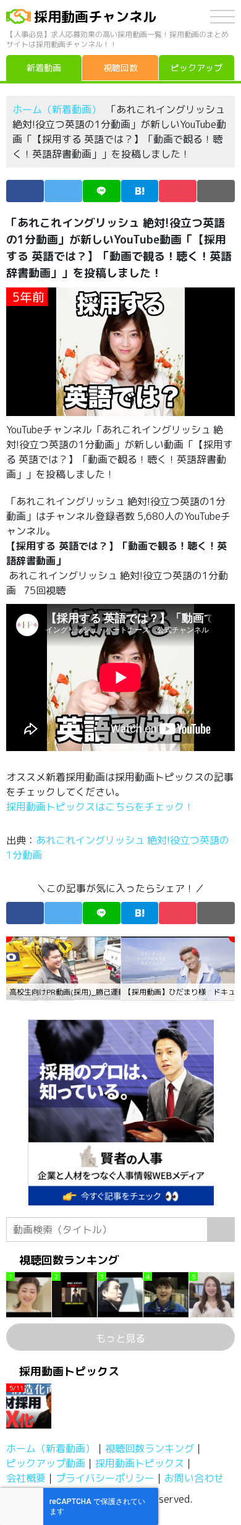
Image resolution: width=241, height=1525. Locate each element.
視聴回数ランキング (149, 1448)
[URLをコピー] (216, 191)
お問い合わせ (194, 1478)
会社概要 (26, 1478)
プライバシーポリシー (105, 1478)
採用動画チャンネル (95, 16)
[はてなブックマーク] (140, 191)
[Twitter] (63, 191)
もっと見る (120, 1338)
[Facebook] (25, 191)
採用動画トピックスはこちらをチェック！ (101, 806)
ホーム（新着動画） (56, 109)
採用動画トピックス (139, 1463)
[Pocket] (178, 191)
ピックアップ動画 (45, 1463)
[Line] (101, 191)
